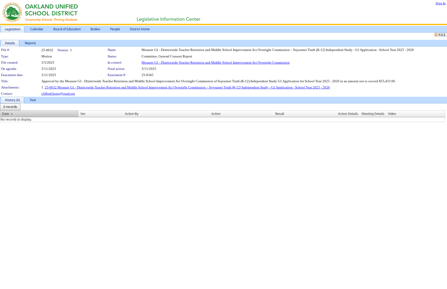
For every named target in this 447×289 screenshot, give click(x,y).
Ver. (83, 114)
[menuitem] (10, 107)
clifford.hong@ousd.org (58, 93)
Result (279, 114)
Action (215, 114)
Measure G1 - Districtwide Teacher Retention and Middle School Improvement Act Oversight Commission (215, 62)
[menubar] (10, 106)
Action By (131, 114)
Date (5, 114)
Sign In (441, 3)
